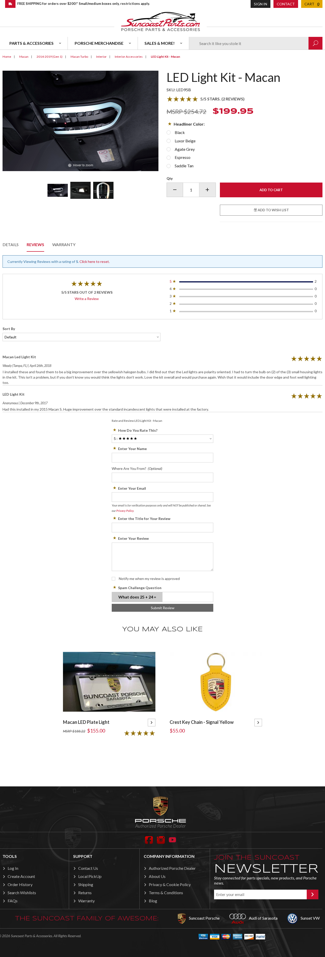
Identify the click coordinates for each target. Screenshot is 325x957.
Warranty (63, 244)
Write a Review (87, 298)
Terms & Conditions (166, 892)
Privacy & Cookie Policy (170, 884)
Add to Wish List (273, 210)
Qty (170, 178)
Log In (13, 868)
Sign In (260, 4)
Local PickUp (90, 876)
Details (11, 244)
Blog (153, 900)
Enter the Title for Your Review (144, 518)
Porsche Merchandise (99, 43)
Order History (20, 884)
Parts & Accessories (31, 43)
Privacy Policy (125, 510)
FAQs (13, 900)
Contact (286, 4)
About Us (157, 876)
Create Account (21, 876)
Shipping (85, 884)
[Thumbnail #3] (103, 190)
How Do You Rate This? (137, 430)
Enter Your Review (133, 538)
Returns (85, 892)
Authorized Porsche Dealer (172, 868)
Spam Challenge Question (139, 588)
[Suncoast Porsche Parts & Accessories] (160, 21)
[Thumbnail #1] (57, 190)
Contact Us (88, 868)
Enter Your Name (132, 448)
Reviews (35, 244)
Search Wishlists (22, 892)
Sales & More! (159, 43)
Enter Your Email (132, 488)
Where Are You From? (137, 468)
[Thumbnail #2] (80, 190)
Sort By (9, 328)
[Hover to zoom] (80, 120)
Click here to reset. (94, 261)
